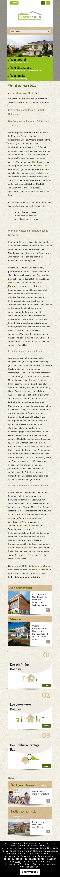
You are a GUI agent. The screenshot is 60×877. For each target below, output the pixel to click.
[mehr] (19, 602)
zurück (14, 2)
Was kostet (19, 60)
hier (17, 861)
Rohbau (25, 435)
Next (50, 46)
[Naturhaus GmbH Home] (30, 15)
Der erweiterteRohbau (20, 707)
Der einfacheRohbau (19, 667)
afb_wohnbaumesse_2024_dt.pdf (23, 93)
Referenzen (15, 619)
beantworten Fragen (41, 566)
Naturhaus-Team (31, 376)
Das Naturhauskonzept (21, 587)
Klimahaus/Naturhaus (18, 547)
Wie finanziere (26, 68)
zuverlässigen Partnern (18, 522)
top (21, 650)
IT (47, 2)
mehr (46, 685)
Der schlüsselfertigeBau (24, 747)
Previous (10, 46)
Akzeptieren (30, 872)
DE (43, 2)
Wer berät (19, 76)
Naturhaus (37, 162)
